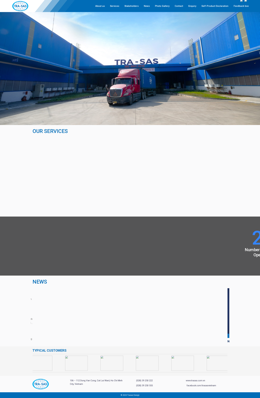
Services (114, 6)
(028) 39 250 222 (144, 380)
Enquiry (192, 6)
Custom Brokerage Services (56, 191)
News (147, 6)
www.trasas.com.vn (195, 380)
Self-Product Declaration (214, 6)
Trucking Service (47, 205)
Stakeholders (131, 6)
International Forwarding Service (193, 205)
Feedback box (241, 6)
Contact (179, 6)
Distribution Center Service (122, 139)
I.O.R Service (110, 205)
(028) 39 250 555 (144, 385)
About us (100, 6)
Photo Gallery (162, 6)
